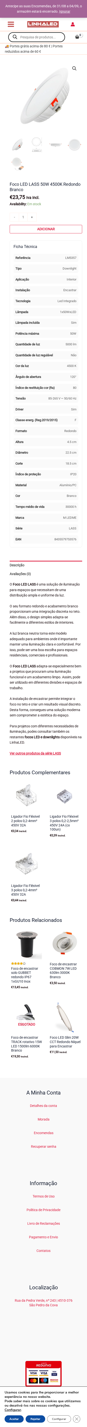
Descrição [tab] (17, 565)
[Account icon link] (73, 24)
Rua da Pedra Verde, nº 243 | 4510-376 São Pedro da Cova (43, 1303)
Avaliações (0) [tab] (20, 574)
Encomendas (43, 1133)
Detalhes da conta (43, 1106)
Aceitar (14, 1419)
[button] (74, 68)
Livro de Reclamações (43, 1223)
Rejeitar (35, 1419)
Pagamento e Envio (43, 1237)
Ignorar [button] (64, 11)
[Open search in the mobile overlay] (36, 37)
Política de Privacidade (43, 1210)
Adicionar (46, 229)
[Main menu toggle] (11, 24)
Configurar (13, 1410)
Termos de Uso (44, 1196)
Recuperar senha (43, 1146)
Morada (44, 1119)
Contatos (43, 1251)
